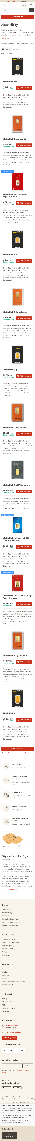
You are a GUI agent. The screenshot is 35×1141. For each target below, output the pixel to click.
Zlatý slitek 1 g (10, 81)
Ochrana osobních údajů (21, 1102)
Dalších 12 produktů (17, 749)
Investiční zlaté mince (10, 919)
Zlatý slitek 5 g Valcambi (14, 427)
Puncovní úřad (7, 985)
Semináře (5, 1011)
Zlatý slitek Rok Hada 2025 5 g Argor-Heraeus (17, 597)
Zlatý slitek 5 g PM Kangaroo (16, 485)
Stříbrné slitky (7, 913)
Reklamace (6, 955)
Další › (21, 753)
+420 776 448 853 (11, 1)
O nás (4, 969)
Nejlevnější (24, 43)
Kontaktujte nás (10, 1038)
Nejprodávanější (14, 43)
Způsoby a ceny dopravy (11, 942)
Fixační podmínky (8, 949)
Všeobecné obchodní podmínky (13, 982)
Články (4, 999)
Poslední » (29, 753)
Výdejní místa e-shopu (10, 939)
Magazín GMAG (8, 1002)
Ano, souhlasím (9, 1135)
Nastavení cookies (8, 1129)
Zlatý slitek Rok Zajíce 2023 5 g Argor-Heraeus (16, 539)
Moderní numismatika (10, 925)
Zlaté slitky (6, 909)
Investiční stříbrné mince (11, 922)
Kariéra (4, 978)
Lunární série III (7, 916)
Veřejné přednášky (9, 1008)
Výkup (4, 952)
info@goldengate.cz (13, 1032)
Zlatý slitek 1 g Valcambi (14, 139)
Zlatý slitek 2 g (10, 254)
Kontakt (5, 972)
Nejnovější (4, 43)
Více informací (17, 1122)
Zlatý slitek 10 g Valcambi (15, 655)
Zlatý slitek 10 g (10, 713)
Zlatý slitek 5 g (10, 370)
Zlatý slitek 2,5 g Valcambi (15, 312)
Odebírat (27, 1066)
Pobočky (5, 975)
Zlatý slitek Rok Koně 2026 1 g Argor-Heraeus (17, 195)
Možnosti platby (8, 945)
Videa (4, 1005)
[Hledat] (31, 10)
